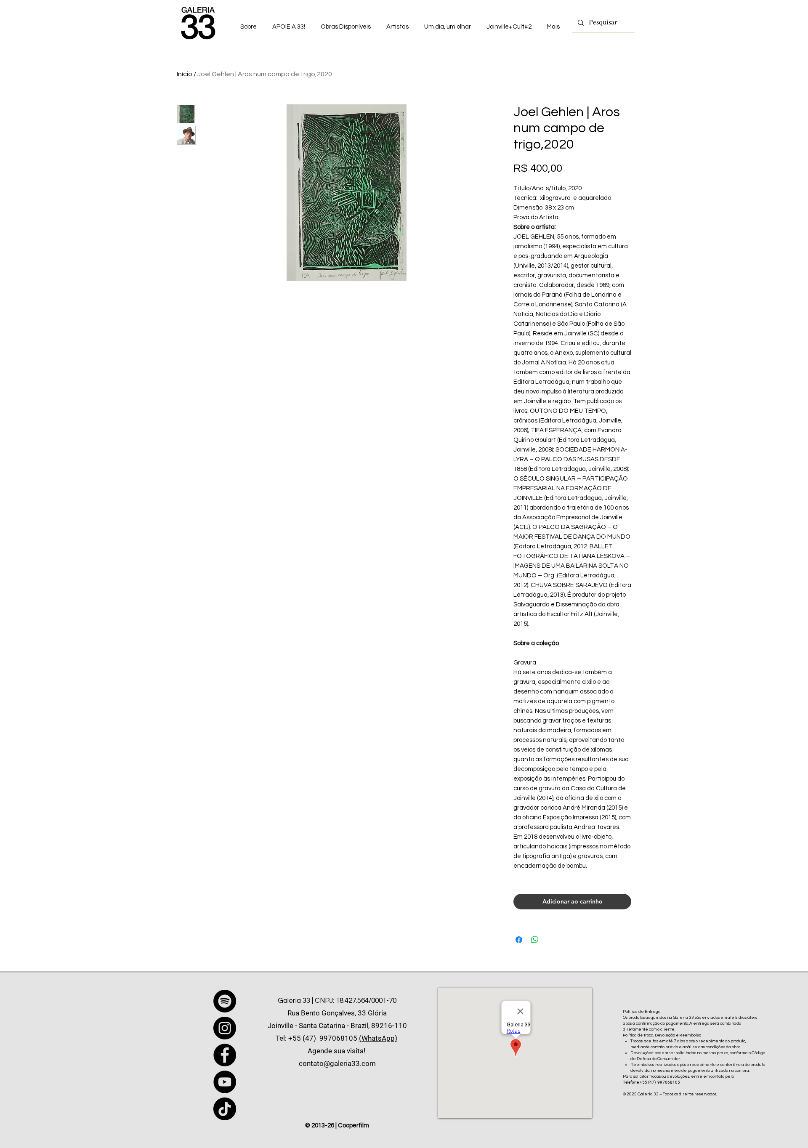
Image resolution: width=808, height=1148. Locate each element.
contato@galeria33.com (337, 1063)
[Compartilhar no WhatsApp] (535, 940)
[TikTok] (224, 1109)
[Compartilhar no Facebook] (519, 940)
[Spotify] (224, 1001)
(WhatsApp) (378, 1038)
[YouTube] (224, 1082)
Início (184, 74)
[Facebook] (224, 1055)
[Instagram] (224, 1028)
